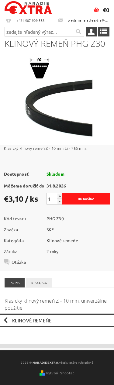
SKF (50, 229)
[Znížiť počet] (59, 201)
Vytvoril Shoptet (60, 372)
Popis (14, 282)
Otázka (19, 262)
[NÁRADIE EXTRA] (29, 8)
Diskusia (39, 282)
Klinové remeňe (62, 240)
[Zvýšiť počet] (59, 196)
